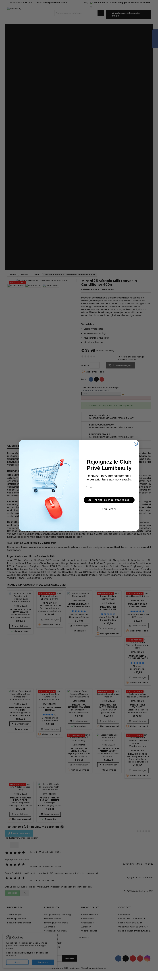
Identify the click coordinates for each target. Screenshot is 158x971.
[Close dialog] (136, 443)
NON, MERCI (109, 509)
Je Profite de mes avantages (109, 500)
